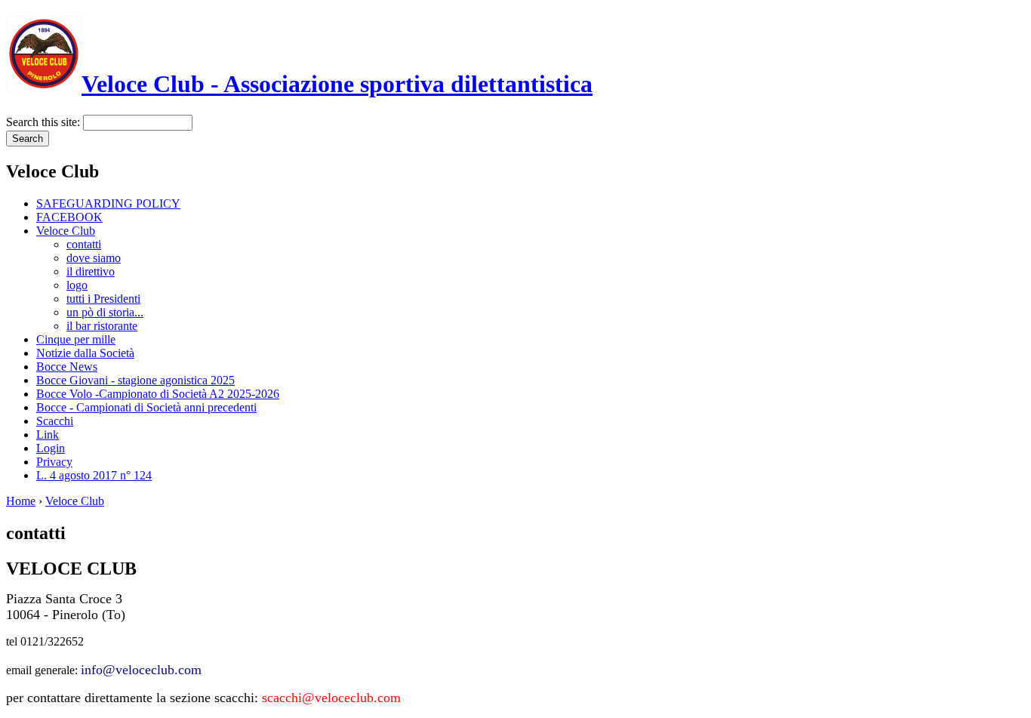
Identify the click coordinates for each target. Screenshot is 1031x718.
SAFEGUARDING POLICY (108, 203)
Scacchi (54, 420)
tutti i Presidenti (103, 298)
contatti (83, 244)
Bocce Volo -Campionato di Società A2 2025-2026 (157, 393)
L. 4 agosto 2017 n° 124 (94, 475)
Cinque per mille (75, 339)
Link (47, 434)
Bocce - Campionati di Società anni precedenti (146, 407)
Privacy (54, 461)
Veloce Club (65, 230)
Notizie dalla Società (85, 353)
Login (50, 448)
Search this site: (44, 122)
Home (20, 501)
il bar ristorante (101, 325)
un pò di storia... (104, 312)
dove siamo (93, 257)
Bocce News (66, 366)
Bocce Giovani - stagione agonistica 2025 (135, 380)
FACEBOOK (69, 217)
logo (77, 285)
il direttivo (90, 271)
